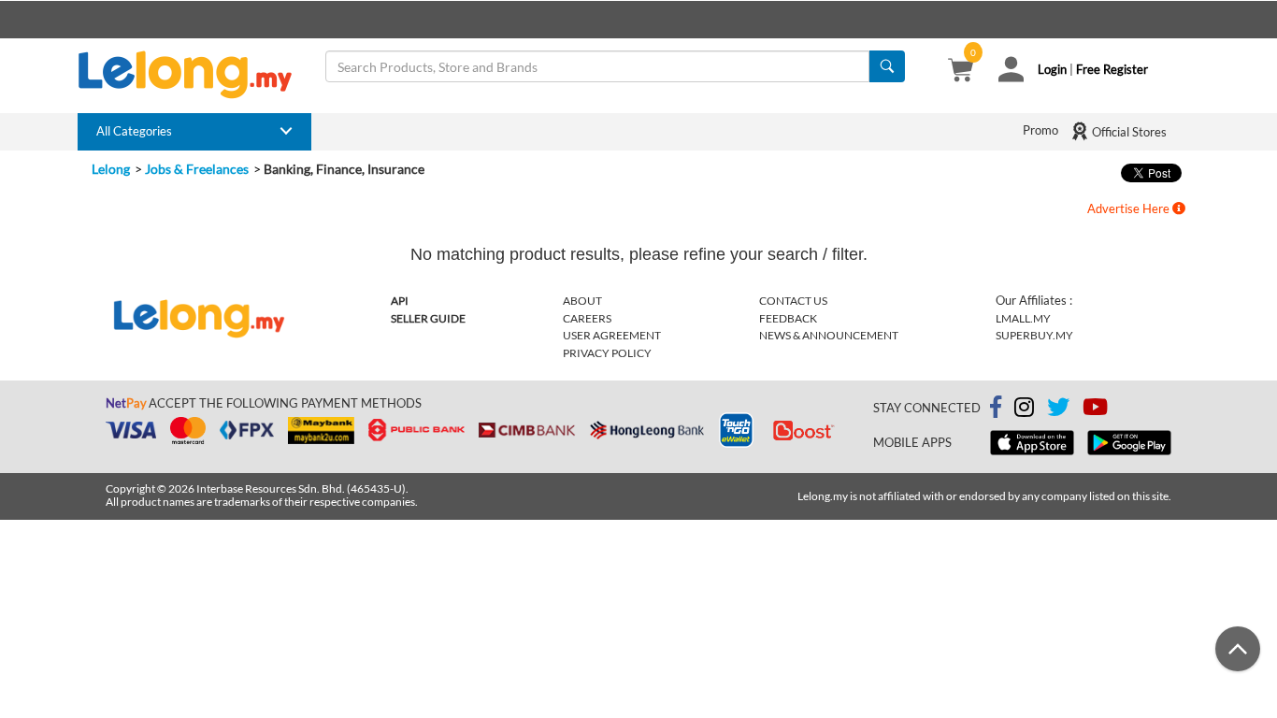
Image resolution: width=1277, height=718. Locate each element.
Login (1052, 69)
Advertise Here (1129, 208)
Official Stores (1128, 131)
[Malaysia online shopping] (194, 74)
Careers (587, 318)
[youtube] (1095, 410)
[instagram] (1024, 410)
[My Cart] (960, 72)
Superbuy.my (1034, 335)
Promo (1040, 129)
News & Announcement (828, 335)
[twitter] (1058, 410)
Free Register (1112, 69)
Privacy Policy (607, 353)
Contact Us (793, 301)
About (582, 301)
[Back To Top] (1237, 648)
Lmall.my (1023, 318)
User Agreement (612, 335)
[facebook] (995, 407)
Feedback (788, 318)
